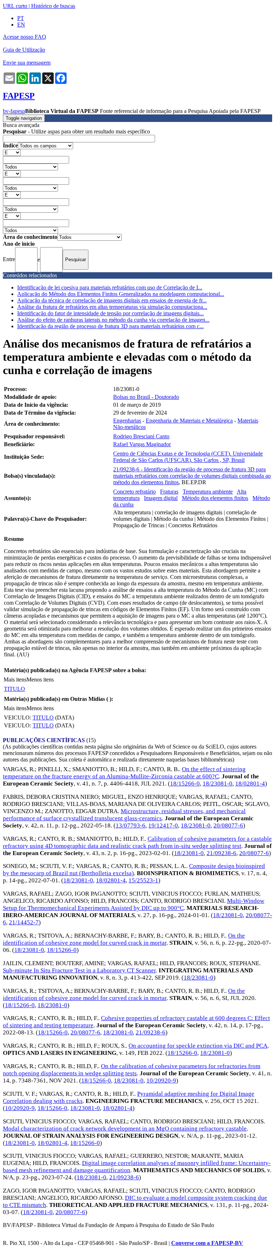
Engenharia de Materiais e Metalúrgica (189, 420)
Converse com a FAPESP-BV (207, 1243)
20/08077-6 (228, 825)
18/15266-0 (185, 783)
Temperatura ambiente (208, 492)
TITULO (14, 689)
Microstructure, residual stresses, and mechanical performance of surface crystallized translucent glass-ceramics (124, 815)
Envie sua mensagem (26, 63)
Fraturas (169, 492)
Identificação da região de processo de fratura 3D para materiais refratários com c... (110, 326)
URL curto (15, 6)
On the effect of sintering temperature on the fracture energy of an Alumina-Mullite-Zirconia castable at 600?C (124, 773)
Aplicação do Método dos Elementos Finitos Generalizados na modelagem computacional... (120, 294)
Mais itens (15, 679)
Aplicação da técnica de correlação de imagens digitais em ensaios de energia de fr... (112, 300)
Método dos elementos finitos (215, 498)
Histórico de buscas (53, 6)
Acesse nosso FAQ (24, 37)
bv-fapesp (14, 111)
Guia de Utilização (24, 50)
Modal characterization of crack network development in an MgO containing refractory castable (125, 1128)
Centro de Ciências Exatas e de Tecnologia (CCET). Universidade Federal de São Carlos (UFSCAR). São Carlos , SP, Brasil (188, 456)
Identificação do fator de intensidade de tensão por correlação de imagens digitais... (110, 313)
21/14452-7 (24, 922)
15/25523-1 (143, 880)
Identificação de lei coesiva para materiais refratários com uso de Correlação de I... (109, 287)
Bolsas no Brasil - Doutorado (146, 397)
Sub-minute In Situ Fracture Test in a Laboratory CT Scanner (79, 970)
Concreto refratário (134, 492)
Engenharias (127, 420)
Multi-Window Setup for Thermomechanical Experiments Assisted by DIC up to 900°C (133, 904)
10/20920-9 (161, 1080)
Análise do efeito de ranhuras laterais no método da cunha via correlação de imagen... (113, 320)
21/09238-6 (221, 853)
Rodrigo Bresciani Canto (141, 436)
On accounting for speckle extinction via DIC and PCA (198, 1045)
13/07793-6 (130, 825)
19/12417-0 (163, 825)
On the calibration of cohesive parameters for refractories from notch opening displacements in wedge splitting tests (131, 1070)
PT (20, 18)
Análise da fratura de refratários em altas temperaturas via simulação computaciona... (112, 307)
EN (21, 25)
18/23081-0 (217, 783)
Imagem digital (161, 498)
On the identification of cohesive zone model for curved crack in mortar (124, 939)
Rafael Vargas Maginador (142, 444)
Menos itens (40, 679)
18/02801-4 (250, 783)
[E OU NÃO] (12, 152)
